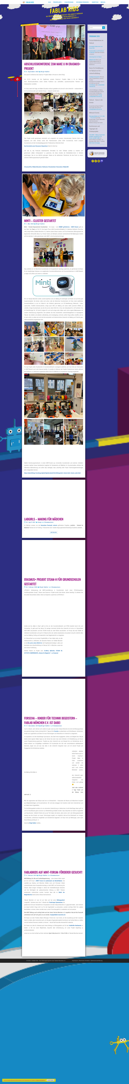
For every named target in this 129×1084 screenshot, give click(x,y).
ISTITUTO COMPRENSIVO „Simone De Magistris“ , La (38, 653)
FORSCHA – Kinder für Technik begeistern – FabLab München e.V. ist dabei (50, 720)
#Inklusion (45, 167)
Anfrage (100, 95)
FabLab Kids (30, 2)
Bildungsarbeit (60, 900)
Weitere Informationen (40, 1080)
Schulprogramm (68, 2)
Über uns (103, 2)
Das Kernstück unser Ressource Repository (35, 146)
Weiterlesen (54, 532)
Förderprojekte (57, 2)
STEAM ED (59, 650)
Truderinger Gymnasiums (56, 902)
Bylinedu (52, 650)
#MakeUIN (66, 167)
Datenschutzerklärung (96, 960)
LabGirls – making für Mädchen (43, 519)
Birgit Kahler (45, 71)
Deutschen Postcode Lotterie (49, 525)
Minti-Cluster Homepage (94, 143)
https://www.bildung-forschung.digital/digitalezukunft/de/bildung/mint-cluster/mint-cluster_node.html (52, 473)
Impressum (75, 960)
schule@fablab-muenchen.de (95, 96)
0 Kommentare (49, 522)
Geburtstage (95, 2)
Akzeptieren (50, 1080)
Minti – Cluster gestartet (40, 220)
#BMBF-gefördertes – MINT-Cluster (69, 227)
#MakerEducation (37, 167)
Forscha (56, 731)
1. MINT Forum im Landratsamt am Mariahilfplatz (48, 881)
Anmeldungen (92, 85)
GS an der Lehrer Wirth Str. (35, 643)
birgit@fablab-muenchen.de (58, 915)
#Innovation (59, 167)
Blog (49, 2)
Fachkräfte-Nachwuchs (75, 925)
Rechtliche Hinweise (84, 960)
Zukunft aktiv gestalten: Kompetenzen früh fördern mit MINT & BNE (97, 136)
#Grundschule (52, 167)
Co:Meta (46, 650)
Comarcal (55, 653)
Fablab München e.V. (60, 960)
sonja (40, 522)
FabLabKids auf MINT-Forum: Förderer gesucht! (53, 872)
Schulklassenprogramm (94, 77)
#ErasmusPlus (28, 167)
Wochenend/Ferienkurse (82, 2)
